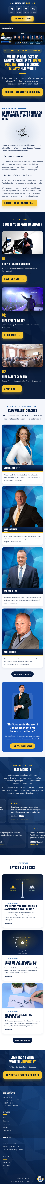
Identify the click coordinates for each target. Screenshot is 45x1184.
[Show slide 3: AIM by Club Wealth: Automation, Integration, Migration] (22, 42)
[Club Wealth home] (7, 28)
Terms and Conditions (17, 1181)
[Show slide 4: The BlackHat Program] (24, 42)
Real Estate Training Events (12, 1146)
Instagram (6, 1165)
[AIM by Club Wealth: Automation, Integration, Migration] (22, 38)
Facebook (6, 1162)
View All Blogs (22, 1040)
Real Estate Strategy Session (13, 1150)
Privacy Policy (30, 1181)
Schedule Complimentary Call (19, 203)
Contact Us (7, 1131)
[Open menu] (41, 28)
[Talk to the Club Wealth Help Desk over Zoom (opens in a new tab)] (40, 1179)
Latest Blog (7, 1124)
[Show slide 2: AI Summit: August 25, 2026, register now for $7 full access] (20, 42)
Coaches (6, 1121)
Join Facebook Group (22, 746)
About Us (6, 1118)
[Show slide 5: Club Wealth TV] (26, 42)
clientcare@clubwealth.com (12, 1105)
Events (5, 1127)
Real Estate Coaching (10, 1143)
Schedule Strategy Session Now (22, 92)
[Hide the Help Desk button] (42, 1177)
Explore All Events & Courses (22, 1075)
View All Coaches (22, 674)
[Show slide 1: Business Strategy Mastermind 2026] (18, 42)
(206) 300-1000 (8, 1103)
